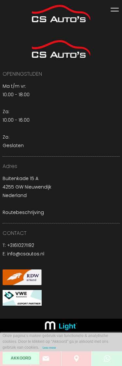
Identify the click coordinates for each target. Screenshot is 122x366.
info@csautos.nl (25, 254)
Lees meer (49, 348)
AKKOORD (21, 358)
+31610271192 (20, 245)
